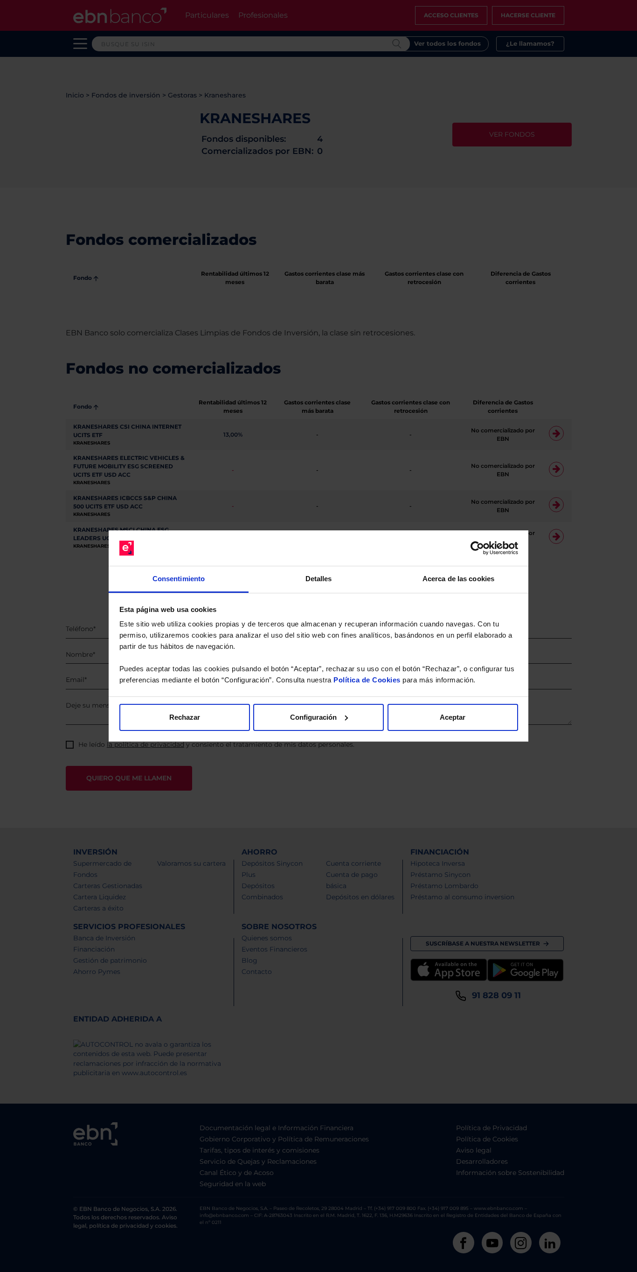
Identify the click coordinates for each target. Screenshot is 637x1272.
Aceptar (452, 717)
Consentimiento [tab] (178, 579)
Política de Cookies (367, 680)
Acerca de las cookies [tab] (458, 579)
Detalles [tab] (318, 579)
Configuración (313, 717)
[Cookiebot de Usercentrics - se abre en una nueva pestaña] (477, 548)
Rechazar (184, 717)
